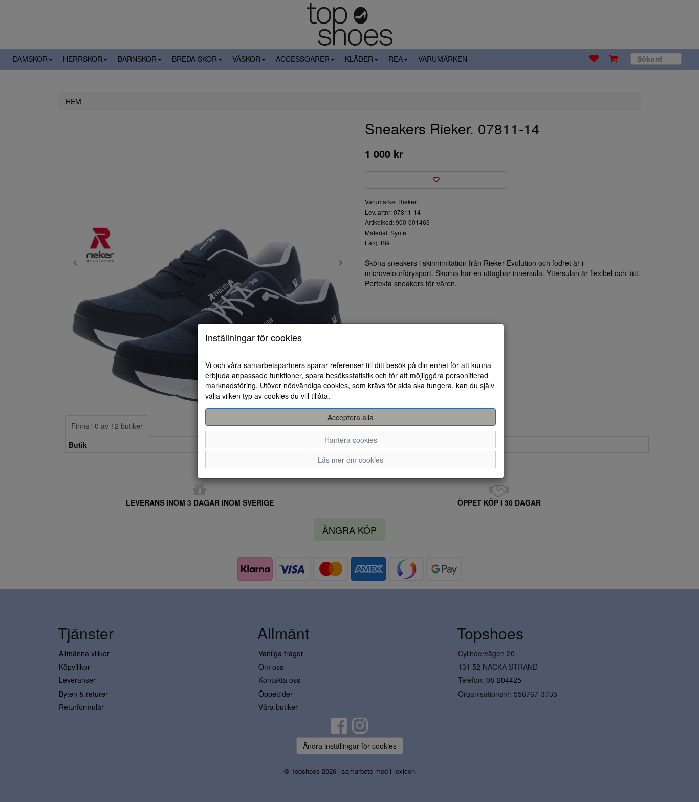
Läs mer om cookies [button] (350, 459)
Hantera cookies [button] (350, 439)
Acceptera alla (350, 417)
